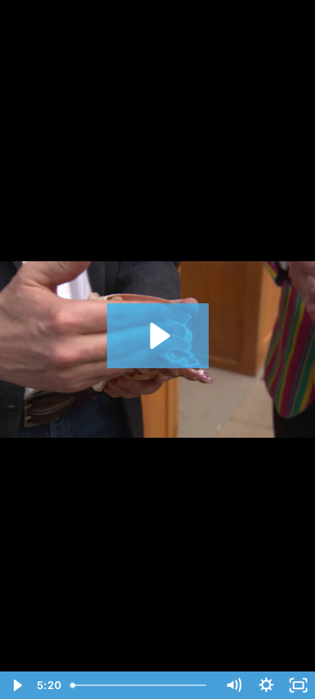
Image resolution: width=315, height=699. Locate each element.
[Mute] (233, 685)
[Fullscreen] (298, 685)
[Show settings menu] (266, 685)
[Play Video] (16, 685)
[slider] (141, 685)
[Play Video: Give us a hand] (158, 335)
